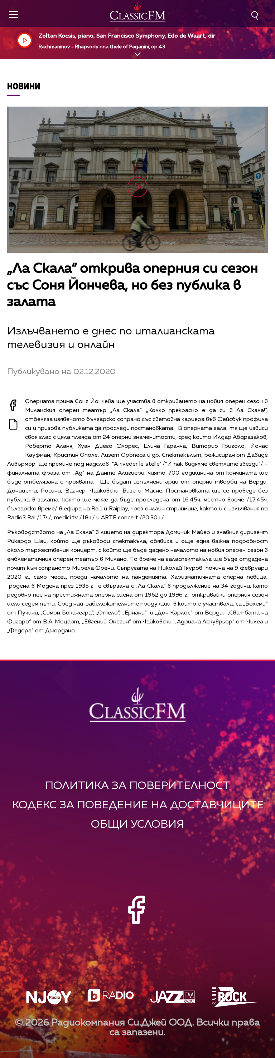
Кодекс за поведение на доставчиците (138, 805)
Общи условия (137, 824)
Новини (23, 86)
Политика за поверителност (137, 786)
